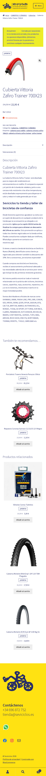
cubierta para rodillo (17, 130)
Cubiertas (32, 15)
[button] (40, 60)
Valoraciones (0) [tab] (9, 152)
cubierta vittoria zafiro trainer (19, 133)
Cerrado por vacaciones (31, 31)
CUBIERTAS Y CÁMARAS (19, 15)
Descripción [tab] (7, 145)
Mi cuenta (7, 772)
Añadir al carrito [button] (23, 389)
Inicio (7, 15)
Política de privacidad (11, 759)
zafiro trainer (37, 133)
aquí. (12, 242)
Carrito (35, 770)
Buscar (23, 772)
